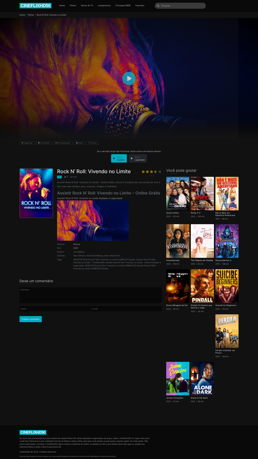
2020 (75, 248)
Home (62, 5)
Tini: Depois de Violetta (202, 260)
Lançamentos (104, 5)
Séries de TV (87, 5)
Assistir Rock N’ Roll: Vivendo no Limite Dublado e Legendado (89, 198)
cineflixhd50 (35, 5)
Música (76, 244)
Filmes (73, 5)
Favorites (139, 5)
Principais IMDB (123, 5)
